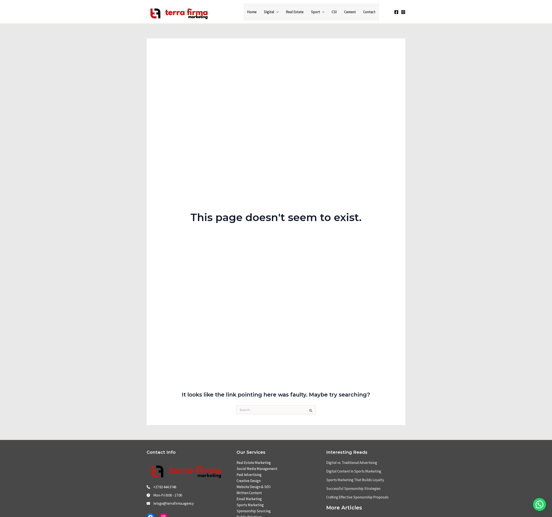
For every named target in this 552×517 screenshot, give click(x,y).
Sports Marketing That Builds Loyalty (355, 479)
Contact (369, 11)
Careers (350, 11)
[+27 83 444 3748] (161, 487)
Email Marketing (249, 498)
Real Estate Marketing (254, 462)
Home (252, 11)
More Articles (344, 507)
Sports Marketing (250, 505)
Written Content (249, 492)
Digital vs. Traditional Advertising (351, 462)
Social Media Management (257, 468)
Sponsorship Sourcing (254, 511)
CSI (334, 11)
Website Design (248, 486)
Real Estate (295, 11)
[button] (276, 12)
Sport (315, 11)
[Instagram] (403, 12)
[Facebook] (396, 12)
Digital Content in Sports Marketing (353, 471)
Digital (269, 11)
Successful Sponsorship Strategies (353, 488)
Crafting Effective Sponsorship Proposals (357, 497)
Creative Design (249, 480)
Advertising (253, 474)
